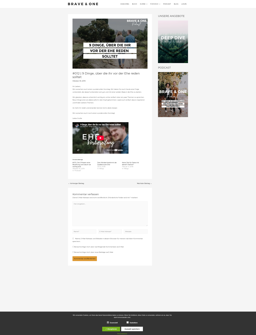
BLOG (176, 4)
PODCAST (167, 4)
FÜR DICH (154, 4)
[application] (146, 4)
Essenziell (114, 323)
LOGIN (183, 4)
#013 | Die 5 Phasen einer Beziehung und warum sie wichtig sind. (81, 165)
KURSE (142, 4)
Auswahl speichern (132, 329)
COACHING (124, 4)
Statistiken (134, 323)
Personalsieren (122, 333)
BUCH (134, 4)
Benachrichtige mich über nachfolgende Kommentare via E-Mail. (99, 247)
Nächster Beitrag (144, 183)
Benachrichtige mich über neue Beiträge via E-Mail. (93, 252)
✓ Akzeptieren (111, 329)
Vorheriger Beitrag (76, 183)
